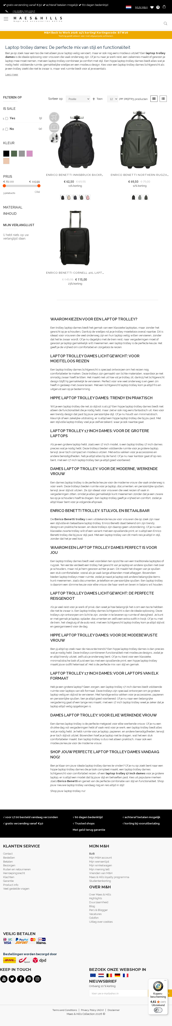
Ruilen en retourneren (17, 869)
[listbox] (75, 198)
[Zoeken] (165, 23)
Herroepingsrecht (14, 873)
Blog (92, 906)
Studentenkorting (100, 880)
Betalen (8, 861)
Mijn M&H (141, 7)
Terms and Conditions (64, 1010)
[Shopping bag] (164, 7)
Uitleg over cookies (101, 921)
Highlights (95, 898)
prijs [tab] (7, 177)
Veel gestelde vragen (16, 888)
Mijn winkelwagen (100, 865)
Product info (10, 884)
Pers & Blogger (98, 910)
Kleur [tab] (8, 143)
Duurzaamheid (98, 902)
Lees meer (11, 74)
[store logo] (38, 19)
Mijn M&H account (100, 857)
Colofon (94, 917)
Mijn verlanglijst (152, 7)
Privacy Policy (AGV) (92, 1010)
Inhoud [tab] (10, 214)
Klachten (8, 877)
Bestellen (9, 857)
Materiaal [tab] (12, 207)
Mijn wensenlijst (99, 861)
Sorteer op (55, 98)
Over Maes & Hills (100, 894)
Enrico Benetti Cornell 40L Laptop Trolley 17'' (87, 272)
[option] (62, 197)
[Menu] (165, 981)
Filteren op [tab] (12, 97)
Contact (8, 853)
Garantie (8, 880)
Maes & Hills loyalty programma (109, 877)
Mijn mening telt (99, 869)
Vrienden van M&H (100, 873)
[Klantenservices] (158, 7)
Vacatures (95, 914)
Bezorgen (9, 865)
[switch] (158, 1010)
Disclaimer (114, 1010)
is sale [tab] (9, 109)
